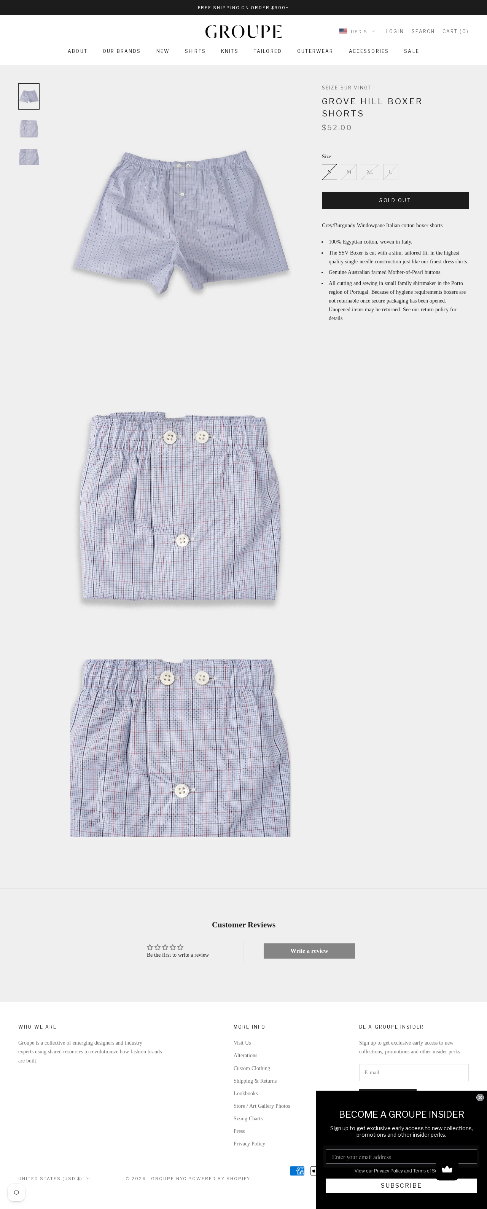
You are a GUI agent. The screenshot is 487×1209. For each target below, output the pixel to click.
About (78, 51)
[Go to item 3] (29, 157)
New (163, 51)
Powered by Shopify (219, 1178)
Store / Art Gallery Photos (262, 1106)
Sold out (395, 201)
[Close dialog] (480, 1097)
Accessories (369, 51)
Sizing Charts (248, 1118)
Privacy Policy (249, 1144)
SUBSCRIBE (401, 1185)
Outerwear (315, 51)
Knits (230, 51)
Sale (411, 51)
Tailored (268, 51)
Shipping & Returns (255, 1081)
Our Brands (122, 51)
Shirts (195, 51)
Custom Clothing (252, 1068)
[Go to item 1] (29, 96)
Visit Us (242, 1043)
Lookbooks (246, 1093)
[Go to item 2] (29, 129)
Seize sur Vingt (346, 88)
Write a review (309, 951)
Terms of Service (430, 1171)
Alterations (245, 1055)
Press (239, 1131)
